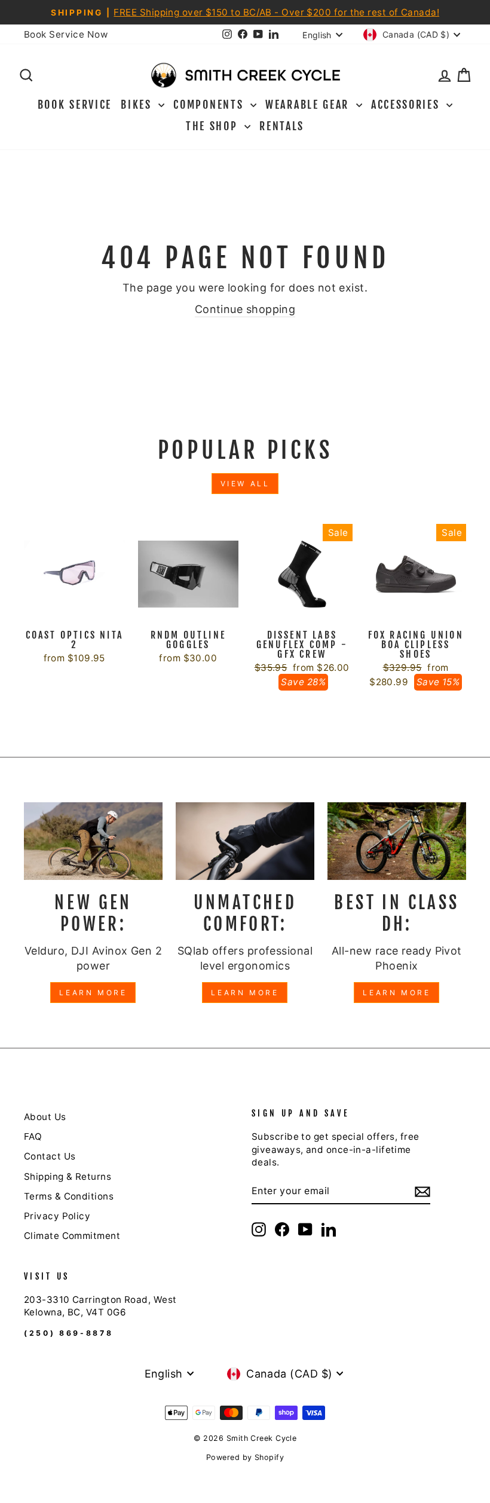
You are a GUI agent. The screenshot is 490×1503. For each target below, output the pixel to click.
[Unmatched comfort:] (245, 841)
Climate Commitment (72, 1235)
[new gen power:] (93, 841)
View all (245, 483)
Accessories (407, 104)
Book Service (75, 104)
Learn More (93, 992)
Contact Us (50, 1156)
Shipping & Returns (67, 1176)
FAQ (33, 1136)
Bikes (138, 104)
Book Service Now (66, 34)
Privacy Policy (57, 1216)
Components (210, 104)
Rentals (281, 126)
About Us (45, 1116)
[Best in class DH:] (396, 841)
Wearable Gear (309, 104)
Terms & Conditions (69, 1196)
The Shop (213, 126)
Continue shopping (245, 309)
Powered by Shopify (245, 1457)
